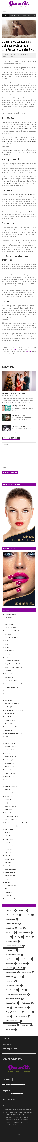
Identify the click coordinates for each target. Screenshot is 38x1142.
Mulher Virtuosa (9, 839)
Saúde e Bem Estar (10, 875)
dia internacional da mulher (14, 954)
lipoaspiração (10, 976)
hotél (6, 783)
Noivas (6, 842)
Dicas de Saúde (9, 720)
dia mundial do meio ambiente (13, 710)
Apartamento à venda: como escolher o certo (14, 393)
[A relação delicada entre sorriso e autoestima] (6, 417)
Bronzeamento (9, 650)
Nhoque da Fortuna (12, 1003)
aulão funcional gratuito (13, 915)
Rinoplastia (8, 862)
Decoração (8, 700)
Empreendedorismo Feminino (13, 733)
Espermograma (9, 743)
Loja (6, 803)
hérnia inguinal (8, 776)
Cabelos (7, 654)
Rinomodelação (9, 859)
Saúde (28, 351)
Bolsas (6, 647)
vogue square (27, 1025)
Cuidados (29, 937)
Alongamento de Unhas (11, 631)
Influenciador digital (10, 786)
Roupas (7, 865)
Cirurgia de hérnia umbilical (12, 660)
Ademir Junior (11, 910)
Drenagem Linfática (10, 727)
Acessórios (8, 621)
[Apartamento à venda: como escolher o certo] (19, 381)
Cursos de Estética (10, 697)
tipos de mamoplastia (22, 1016)
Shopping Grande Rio (22, 1007)
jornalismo (7, 796)
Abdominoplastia (9, 614)
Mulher (6, 836)
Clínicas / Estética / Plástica (12, 667)
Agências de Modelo (10, 627)
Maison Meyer (11, 981)
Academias (8, 617)
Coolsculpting (8, 677)
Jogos (6, 789)
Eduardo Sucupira (27, 959)
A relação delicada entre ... (19, 415)
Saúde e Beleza (9, 872)
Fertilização (8, 760)
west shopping (11, 1029)
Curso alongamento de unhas (15, 946)
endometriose (8, 740)
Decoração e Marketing (11, 703)
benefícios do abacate (13, 923)
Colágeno (7, 674)
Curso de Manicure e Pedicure (13, 684)
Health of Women (9, 773)
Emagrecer (7, 730)
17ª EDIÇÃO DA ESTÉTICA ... (19, 406)
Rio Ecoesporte (27, 1003)
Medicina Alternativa (10, 826)
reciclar (7, 856)
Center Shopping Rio (25, 932)
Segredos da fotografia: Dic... (20, 426)
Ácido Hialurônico (9, 624)
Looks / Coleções (11, 56)
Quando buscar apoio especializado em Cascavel (18, 1109)
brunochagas (10, 932)
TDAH (9, 1016)
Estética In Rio (8, 750)
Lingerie (7, 799)
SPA (6, 889)
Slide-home (8, 882)
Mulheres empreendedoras (14, 998)
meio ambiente (9, 829)
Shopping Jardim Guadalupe (14, 1012)
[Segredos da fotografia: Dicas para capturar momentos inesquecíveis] (6, 428)
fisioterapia (10, 968)
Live (21, 976)
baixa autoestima (11, 919)
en (5, 736)
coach (8, 937)
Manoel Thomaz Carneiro (14, 985)
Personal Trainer (9, 849)
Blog (5, 56)
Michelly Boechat (11, 990)
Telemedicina (8, 892)
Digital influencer (11, 959)
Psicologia (7, 852)
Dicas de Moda (9, 717)
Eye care (7, 753)
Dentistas (7, 707)
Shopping (7, 879)
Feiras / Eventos (9, 756)
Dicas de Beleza (9, 713)
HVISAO (21, 968)
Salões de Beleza (9, 869)
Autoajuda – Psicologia (11, 637)
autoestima (28, 915)
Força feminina (9, 763)
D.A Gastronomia (12, 950)
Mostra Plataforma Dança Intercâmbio (17, 994)
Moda (15, 349)
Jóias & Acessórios (10, 793)
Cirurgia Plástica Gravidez (12, 664)
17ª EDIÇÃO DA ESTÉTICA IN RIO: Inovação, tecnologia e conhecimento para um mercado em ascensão (18, 1124)
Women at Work (9, 899)
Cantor (6, 657)
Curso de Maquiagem (10, 687)
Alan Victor (23, 910)
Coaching (7, 670)
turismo (7, 895)
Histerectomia (8, 779)
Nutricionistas (8, 846)
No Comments (16, 54)
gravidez (7, 770)
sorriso (30, 1012)
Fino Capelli (23, 963)
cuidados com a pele (12, 941)
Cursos (6, 690)
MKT (23, 990)
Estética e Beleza (9, 746)
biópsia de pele (11, 928)
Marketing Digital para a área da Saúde (15, 822)
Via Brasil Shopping (12, 1025)
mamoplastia (8, 809)
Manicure (7, 813)
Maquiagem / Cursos (10, 816)
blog (22, 928)
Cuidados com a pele (10, 680)
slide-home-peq (9, 885)
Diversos (7, 723)
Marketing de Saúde (10, 819)
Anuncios (7, 634)
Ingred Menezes (27, 972)
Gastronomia (8, 766)
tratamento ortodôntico (13, 1021)
